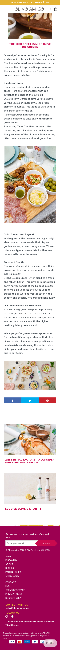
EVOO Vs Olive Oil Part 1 (23, 509)
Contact (10, 582)
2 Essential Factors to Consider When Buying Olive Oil (29, 461)
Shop (8, 556)
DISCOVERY (11, 560)
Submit (46, 543)
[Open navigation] (4, 9)
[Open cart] (55, 9)
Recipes (9, 568)
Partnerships (13, 572)
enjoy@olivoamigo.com (16, 608)
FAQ (7, 586)
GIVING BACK (12, 576)
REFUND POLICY (13, 598)
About (9, 564)
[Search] (50, 9)
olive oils (23, 313)
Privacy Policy (13, 594)
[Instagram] (6, 616)
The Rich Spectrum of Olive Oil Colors (30, 45)
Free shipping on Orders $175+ (30, 2)
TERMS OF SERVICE (15, 590)
